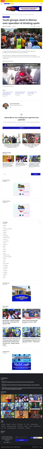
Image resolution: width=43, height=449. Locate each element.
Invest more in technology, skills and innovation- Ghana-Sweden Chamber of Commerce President (8, 164)
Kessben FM (3, 426)
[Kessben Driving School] (21, 8)
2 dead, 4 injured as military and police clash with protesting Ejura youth (8, 93)
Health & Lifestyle (6, 237)
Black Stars (3, 424)
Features (4, 234)
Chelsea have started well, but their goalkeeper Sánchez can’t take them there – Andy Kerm (31, 340)
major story (5, 244)
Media (7, 14)
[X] (5, 442)
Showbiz (4, 258)
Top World (5, 274)
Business (4, 225)
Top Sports (5, 270)
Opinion (4, 249)
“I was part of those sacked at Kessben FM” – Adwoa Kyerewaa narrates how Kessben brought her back (34, 164)
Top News (5, 268)
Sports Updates (6, 263)
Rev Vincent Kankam (20, 428)
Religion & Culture (6, 254)
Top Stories (5, 272)
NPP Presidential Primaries (12, 428)
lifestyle (4, 242)
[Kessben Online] (8, 3)
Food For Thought (20, 424)
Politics (4, 253)
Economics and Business (7, 228)
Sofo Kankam (28, 428)
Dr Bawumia (8, 424)
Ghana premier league (34, 424)
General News (5, 235)
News (4, 17)
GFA (25, 424)
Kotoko (31, 426)
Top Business (5, 267)
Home (4, 14)
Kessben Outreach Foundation (11, 426)
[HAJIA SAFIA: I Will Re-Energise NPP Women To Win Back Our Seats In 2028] (21, 158)
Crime (4, 227)
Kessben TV (26, 426)
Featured (4, 232)
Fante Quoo (14, 424)
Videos (10, 14)
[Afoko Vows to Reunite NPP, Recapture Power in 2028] (31, 314)
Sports (4, 261)
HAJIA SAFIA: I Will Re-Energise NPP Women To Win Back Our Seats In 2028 (21, 164)
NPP (5, 428)
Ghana (28, 424)
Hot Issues (5, 239)
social (4, 260)
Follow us (3, 431)
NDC (2, 428)
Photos (4, 251)
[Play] (20, 194)
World (4, 277)
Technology (5, 265)
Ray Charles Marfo (6, 26)
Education (5, 230)
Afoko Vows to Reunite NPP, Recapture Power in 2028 (14, 1)
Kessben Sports (20, 426)
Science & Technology (7, 256)
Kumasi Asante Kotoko (37, 426)
